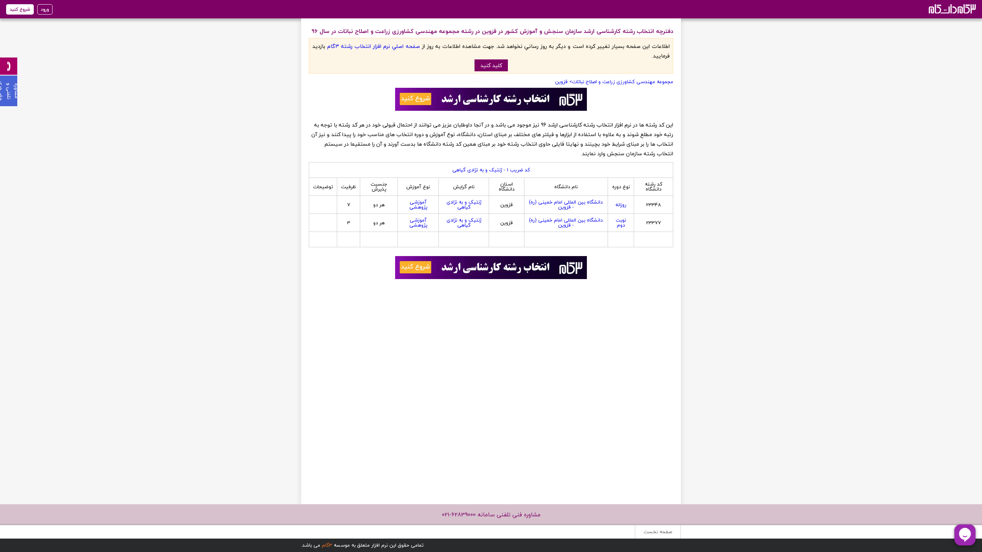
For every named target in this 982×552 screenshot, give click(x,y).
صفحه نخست (658, 531)
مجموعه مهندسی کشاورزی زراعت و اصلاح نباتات (622, 81)
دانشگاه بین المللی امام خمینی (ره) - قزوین (566, 204)
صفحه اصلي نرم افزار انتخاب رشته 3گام (373, 46)
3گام (327, 545)
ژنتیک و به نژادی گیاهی (464, 204)
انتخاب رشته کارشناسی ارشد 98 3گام (951, 8)
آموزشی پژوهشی (418, 204)
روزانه (620, 204)
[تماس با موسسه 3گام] (8, 66)
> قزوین (563, 81)
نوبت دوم (621, 222)
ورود (45, 9)
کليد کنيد (491, 65)
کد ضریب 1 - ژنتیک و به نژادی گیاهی (491, 170)
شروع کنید (20, 9)
